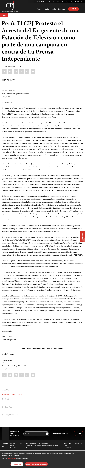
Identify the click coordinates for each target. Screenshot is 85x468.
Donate (78, 433)
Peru (20, 394)
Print (6, 399)
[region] (42, 459)
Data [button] (47, 9)
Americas (5, 394)
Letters (4, 15)
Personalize (17, 464)
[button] (81, 1)
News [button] (39, 9)
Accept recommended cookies (36, 464)
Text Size (8, 407)
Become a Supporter (60, 433)
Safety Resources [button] (59, 9)
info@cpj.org (79, 443)
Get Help (73, 9)
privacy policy (12, 459)
